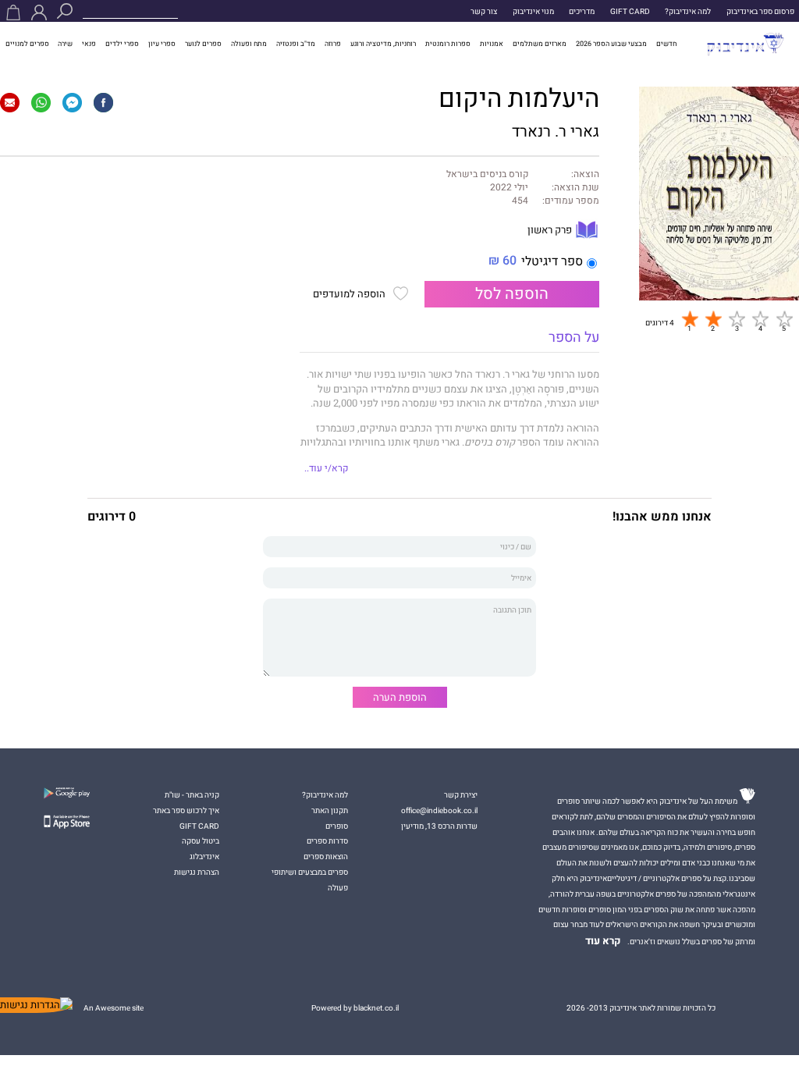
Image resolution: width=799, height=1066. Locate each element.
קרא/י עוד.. (326, 468)
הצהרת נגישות (196, 872)
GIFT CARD (630, 11)
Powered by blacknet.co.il (355, 1008)
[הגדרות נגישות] (36, 1005)
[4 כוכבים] (760, 319)
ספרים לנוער (203, 43)
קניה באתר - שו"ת (192, 795)
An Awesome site (113, 1008)
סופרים (336, 826)
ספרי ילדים (122, 43)
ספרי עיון (162, 43)
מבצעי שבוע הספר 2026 (611, 43)
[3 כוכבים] (736, 319)
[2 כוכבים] (713, 319)
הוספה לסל (512, 294)
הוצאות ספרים (326, 856)
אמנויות (491, 43)
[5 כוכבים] (784, 319)
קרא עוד (603, 941)
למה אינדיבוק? (688, 11)
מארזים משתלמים (539, 43)
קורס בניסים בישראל (487, 175)
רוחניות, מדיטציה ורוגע (383, 43)
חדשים (666, 43)
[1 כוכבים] (689, 319)
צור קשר (484, 11)
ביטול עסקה (200, 841)
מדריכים (582, 11)
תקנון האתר (329, 810)
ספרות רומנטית (448, 43)
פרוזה (333, 43)
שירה (65, 43)
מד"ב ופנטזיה (295, 43)
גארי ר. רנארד (555, 132)
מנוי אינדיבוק (533, 11)
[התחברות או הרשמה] (39, 12)
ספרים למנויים (27, 43)
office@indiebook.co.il (439, 810)
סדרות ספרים (327, 841)
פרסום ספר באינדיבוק (760, 11)
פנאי (89, 43)
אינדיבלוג (204, 856)
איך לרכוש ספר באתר (186, 810)
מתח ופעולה (249, 43)
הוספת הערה (400, 697)
